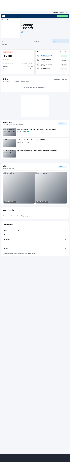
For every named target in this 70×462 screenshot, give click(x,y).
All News (62, 123)
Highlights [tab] (57, 79)
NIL (67, 12)
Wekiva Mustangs (45, 68)
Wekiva (23, 32)
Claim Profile (62, 15)
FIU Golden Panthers (46, 55)
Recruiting (62, 12)
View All (62, 166)
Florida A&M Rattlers (46, 64)
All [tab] (51, 79)
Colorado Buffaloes (46, 59)
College (55, 12)
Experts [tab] (64, 79)
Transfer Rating (7, 52)
